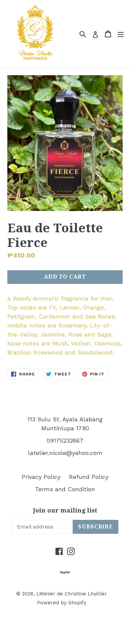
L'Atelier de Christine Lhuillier (71, 594)
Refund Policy (88, 476)
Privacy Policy (41, 476)
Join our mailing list (65, 510)
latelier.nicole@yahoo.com (65, 452)
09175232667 (65, 440)
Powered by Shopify (61, 603)
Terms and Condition (65, 489)
